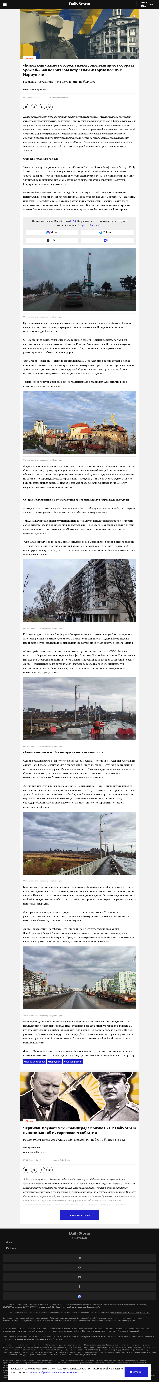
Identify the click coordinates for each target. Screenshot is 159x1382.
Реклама (11, 1247)
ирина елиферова (34, 1061)
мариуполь (55, 1061)
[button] (5, 5)
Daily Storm (79, 4)
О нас (9, 1242)
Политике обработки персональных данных (55, 1372)
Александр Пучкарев (35, 1152)
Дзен (92, 225)
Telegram (82, 225)
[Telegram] (79, 1258)
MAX (73, 221)
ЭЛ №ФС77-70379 (31, 1307)
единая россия (73, 1061)
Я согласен (136, 1371)
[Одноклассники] (79, 1287)
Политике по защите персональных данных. (130, 1312)
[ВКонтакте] (79, 1277)
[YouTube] (79, 1267)
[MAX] (79, 1296)
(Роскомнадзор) (140, 1304)
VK (100, 225)
